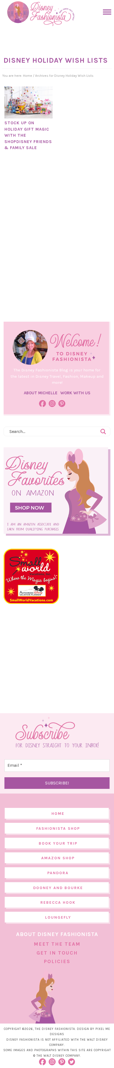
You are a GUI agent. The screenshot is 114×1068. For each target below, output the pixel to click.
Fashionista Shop (58, 828)
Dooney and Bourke (58, 887)
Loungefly (58, 917)
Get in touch (57, 953)
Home (57, 813)
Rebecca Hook (58, 902)
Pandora (58, 873)
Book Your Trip (58, 843)
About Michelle (41, 392)
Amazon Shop (58, 858)
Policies (57, 961)
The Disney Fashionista (41, 13)
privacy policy (67, 1056)
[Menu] (105, 12)
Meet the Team (57, 944)
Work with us (75, 392)
